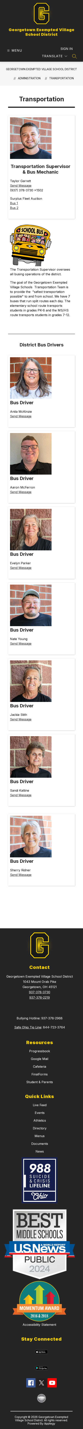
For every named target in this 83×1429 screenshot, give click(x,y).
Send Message (20, 186)
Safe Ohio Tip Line (27, 1027)
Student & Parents (39, 1082)
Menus (40, 1136)
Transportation (61, 78)
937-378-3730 (39, 992)
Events (40, 1113)
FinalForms (39, 1074)
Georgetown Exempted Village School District (41, 69)
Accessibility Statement (39, 1325)
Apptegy (49, 1423)
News (40, 1151)
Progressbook (39, 1051)
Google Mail (39, 1059)
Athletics (39, 1120)
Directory (40, 1128)
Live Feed (40, 1105)
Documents (39, 1144)
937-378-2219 (39, 997)
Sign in (66, 49)
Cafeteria (39, 1066)
